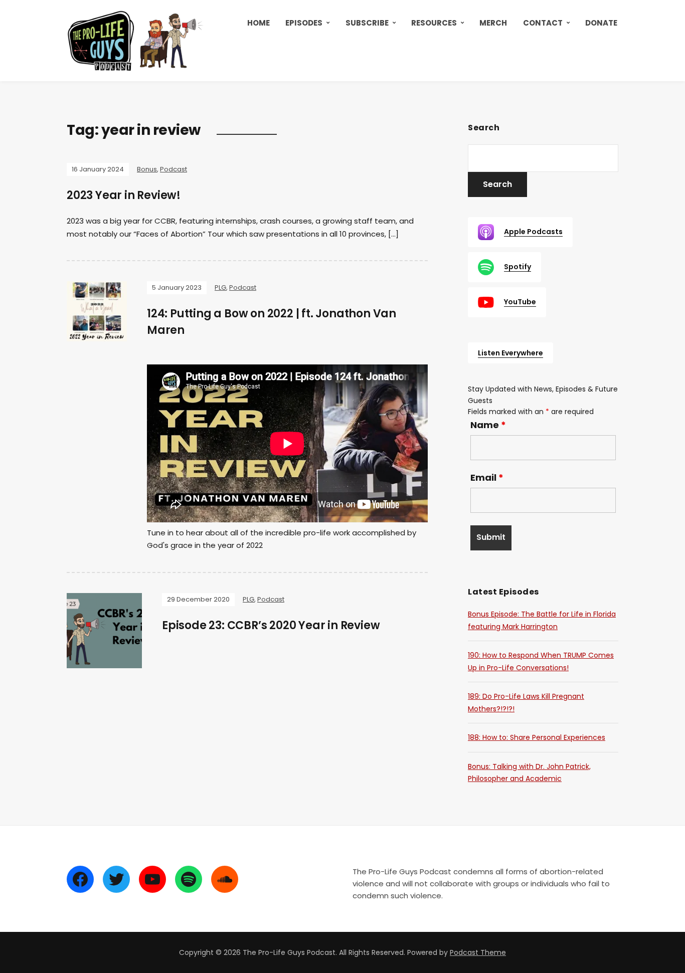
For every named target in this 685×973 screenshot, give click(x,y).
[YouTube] (152, 879)
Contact (543, 23)
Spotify (517, 267)
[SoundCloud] (224, 879)
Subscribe (367, 23)
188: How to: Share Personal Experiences (536, 737)
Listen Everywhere (510, 353)
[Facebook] (80, 879)
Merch (493, 23)
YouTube (520, 302)
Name (488, 425)
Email (486, 478)
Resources (434, 23)
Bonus (147, 169)
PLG (220, 287)
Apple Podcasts (533, 232)
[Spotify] (188, 879)
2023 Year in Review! (124, 195)
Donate (601, 23)
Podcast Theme (478, 952)
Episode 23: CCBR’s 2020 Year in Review (271, 625)
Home (258, 23)
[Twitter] (116, 879)
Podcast (173, 169)
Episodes (303, 23)
